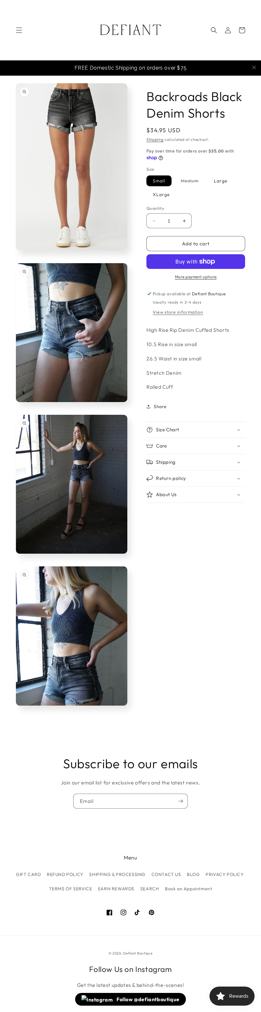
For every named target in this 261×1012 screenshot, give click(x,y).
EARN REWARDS (116, 889)
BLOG (193, 874)
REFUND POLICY (65, 874)
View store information (178, 312)
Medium (193, 182)
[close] (254, 67)
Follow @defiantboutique (148, 999)
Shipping (155, 139)
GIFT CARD (28, 874)
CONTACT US (166, 874)
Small (159, 181)
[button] (19, 30)
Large (221, 181)
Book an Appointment (188, 889)
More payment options (196, 276)
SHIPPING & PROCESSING (117, 874)
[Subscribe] (180, 801)
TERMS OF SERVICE (70, 889)
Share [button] (160, 406)
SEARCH (149, 889)
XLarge (161, 194)
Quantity (155, 208)
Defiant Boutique (137, 953)
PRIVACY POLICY (224, 874)
